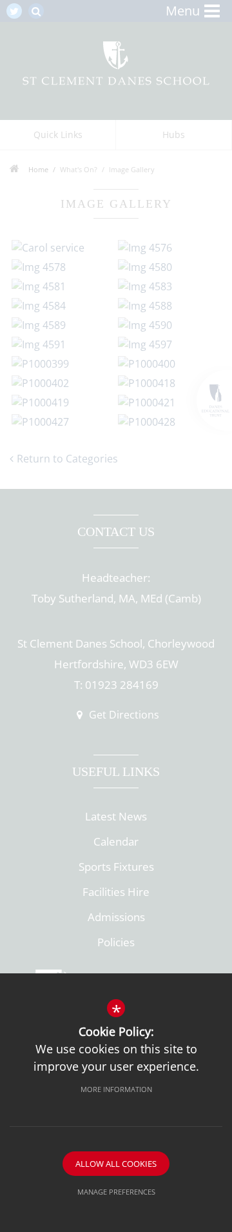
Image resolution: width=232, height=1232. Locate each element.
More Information (116, 1089)
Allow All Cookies (116, 1163)
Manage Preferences (116, 1192)
